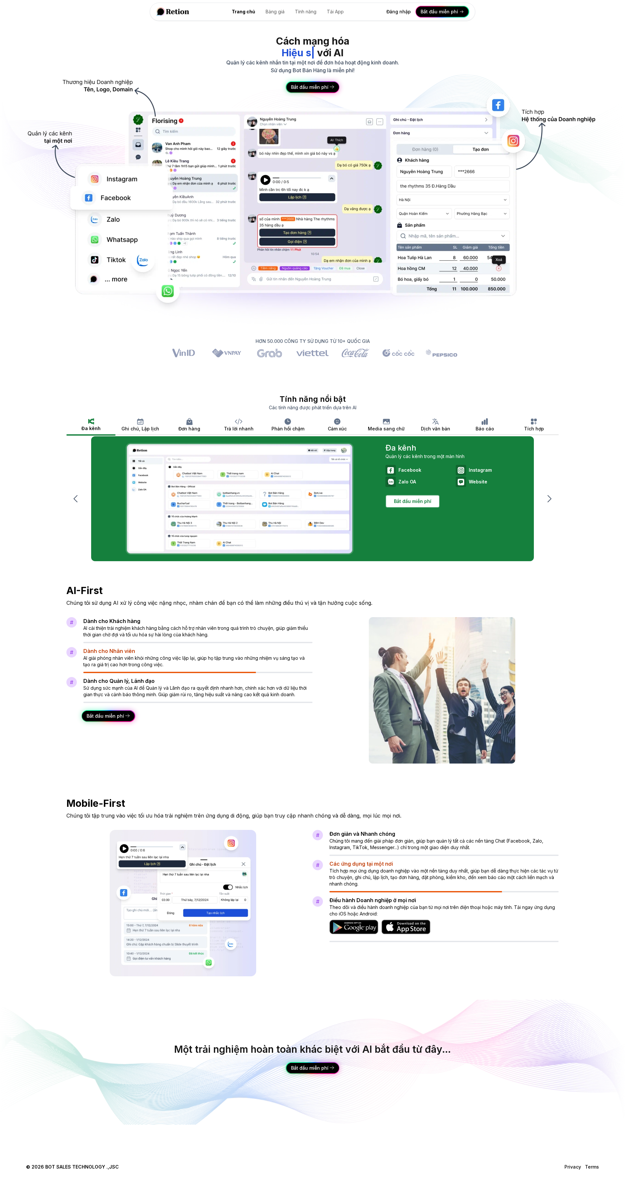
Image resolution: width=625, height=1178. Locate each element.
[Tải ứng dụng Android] (353, 927)
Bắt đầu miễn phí (412, 501)
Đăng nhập (398, 11)
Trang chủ (243, 11)
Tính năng (305, 11)
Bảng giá (275, 11)
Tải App (335, 11)
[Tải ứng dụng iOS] (406, 927)
